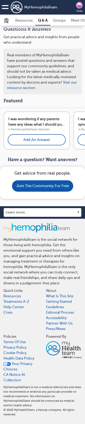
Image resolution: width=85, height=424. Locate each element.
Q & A (43, 20)
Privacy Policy (15, 347)
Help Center (13, 307)
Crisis (7, 312)
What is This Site (59, 296)
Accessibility (56, 318)
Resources (24, 20)
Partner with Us (59, 323)
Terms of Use (14, 342)
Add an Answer (36, 140)
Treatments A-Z (16, 302)
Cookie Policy (15, 353)
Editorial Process (60, 312)
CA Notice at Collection (14, 377)
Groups (59, 20)
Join (79, 10)
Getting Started (59, 302)
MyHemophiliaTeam (35, 7)
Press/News (56, 329)
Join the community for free (42, 186)
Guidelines (55, 307)
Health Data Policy (18, 358)
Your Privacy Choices (17, 366)
